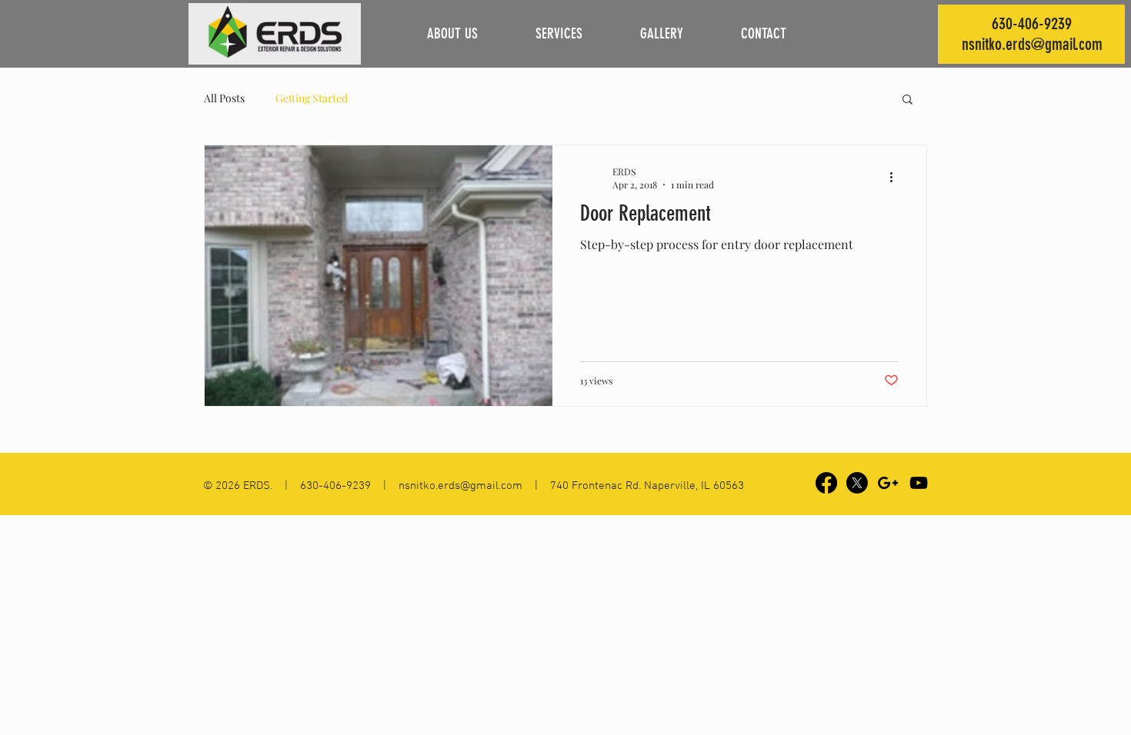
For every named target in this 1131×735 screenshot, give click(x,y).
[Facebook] (826, 483)
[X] (857, 483)
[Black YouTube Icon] (918, 483)
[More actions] (896, 177)
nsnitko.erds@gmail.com (1032, 44)
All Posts (224, 98)
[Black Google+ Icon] (888, 483)
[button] (907, 100)
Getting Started (311, 98)
